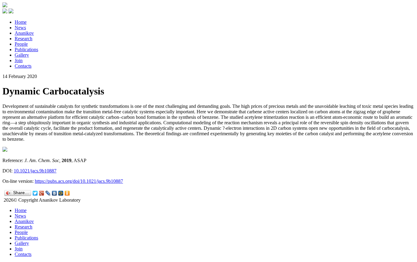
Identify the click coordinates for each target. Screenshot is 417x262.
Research (23, 38)
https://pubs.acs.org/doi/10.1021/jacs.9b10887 (79, 181)
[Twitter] (35, 193)
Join (19, 60)
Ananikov (24, 33)
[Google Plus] (41, 193)
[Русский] (4, 11)
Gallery (22, 55)
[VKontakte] (54, 193)
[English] (11, 11)
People (21, 44)
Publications (26, 49)
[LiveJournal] (48, 193)
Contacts (23, 66)
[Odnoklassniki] (67, 193)
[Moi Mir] (61, 193)
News (20, 27)
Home (21, 22)
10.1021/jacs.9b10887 (35, 170)
